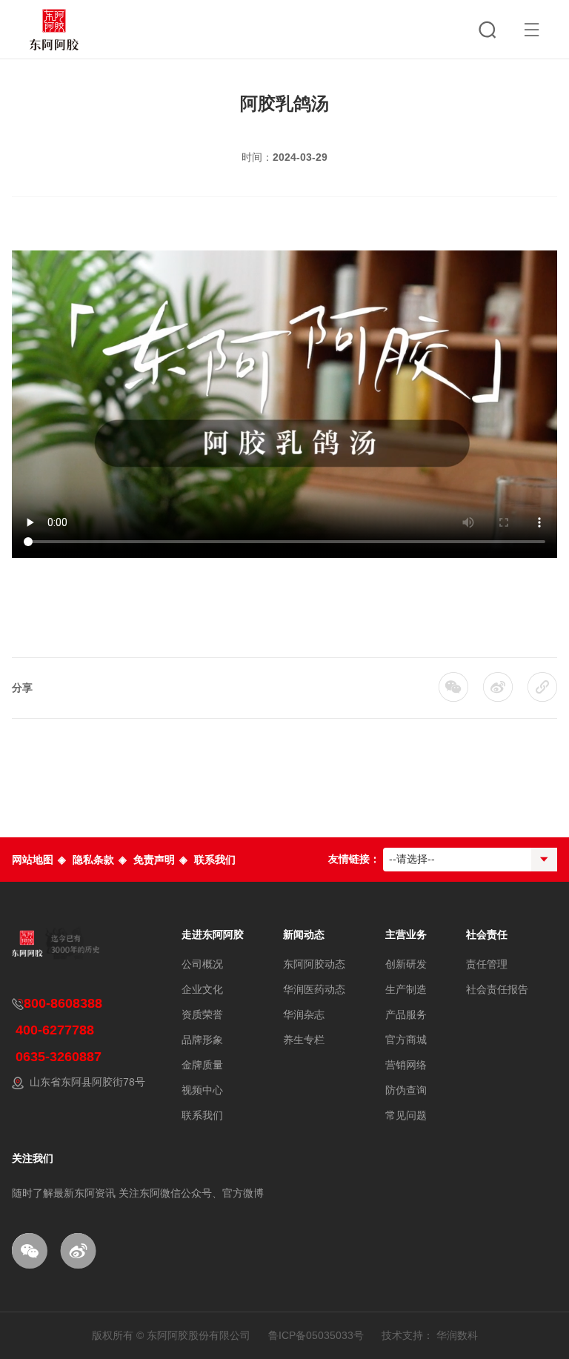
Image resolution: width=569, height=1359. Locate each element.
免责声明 (154, 859)
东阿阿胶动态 (314, 964)
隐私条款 (93, 859)
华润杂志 (304, 1014)
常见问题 (406, 1115)
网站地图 (32, 859)
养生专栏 (304, 1039)
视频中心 (202, 1090)
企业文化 (202, 989)
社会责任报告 (497, 989)
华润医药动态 (314, 989)
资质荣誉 (202, 1014)
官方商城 (406, 1039)
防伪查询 (406, 1090)
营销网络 (406, 1065)
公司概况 (202, 964)
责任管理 (487, 964)
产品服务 (406, 1014)
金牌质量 (202, 1065)
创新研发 (406, 964)
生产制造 (406, 989)
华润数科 (457, 1335)
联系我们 (215, 859)
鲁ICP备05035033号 (316, 1335)
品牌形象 (202, 1039)
